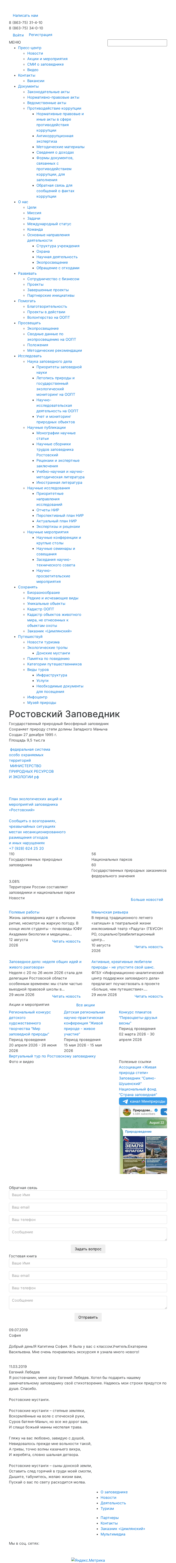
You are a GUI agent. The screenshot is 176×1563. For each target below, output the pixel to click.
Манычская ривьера (109, 912)
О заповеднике (114, 1492)
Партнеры (110, 1517)
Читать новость (66, 941)
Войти (18, 35)
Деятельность (113, 1503)
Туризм (107, 1508)
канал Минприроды (147, 1101)
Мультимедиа (113, 1534)
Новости (108, 1497)
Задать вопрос (88, 1249)
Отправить (88, 1317)
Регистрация (40, 34)
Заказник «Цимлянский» (123, 1528)
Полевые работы (24, 912)
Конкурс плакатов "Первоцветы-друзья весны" (138, 1017)
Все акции (85, 1005)
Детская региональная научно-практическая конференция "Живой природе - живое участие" (84, 1023)
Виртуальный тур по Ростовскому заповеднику (52, 1056)
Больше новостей (147, 899)
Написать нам (25, 15)
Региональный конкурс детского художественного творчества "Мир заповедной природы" (30, 1023)
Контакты (109, 1523)
